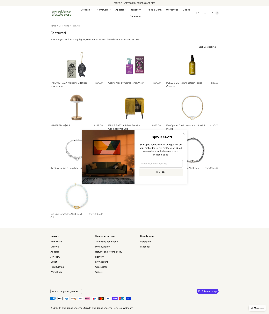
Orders (99, 271)
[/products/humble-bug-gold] (77, 107)
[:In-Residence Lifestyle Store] (61, 13)
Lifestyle (85, 9)
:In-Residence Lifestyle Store (73, 307)
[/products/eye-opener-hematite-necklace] (192, 150)
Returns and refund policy (108, 251)
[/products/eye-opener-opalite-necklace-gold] (77, 196)
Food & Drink (155, 9)
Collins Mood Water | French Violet (126, 82)
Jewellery (136, 9)
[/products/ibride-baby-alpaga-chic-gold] (134, 107)
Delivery (99, 256)
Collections (64, 26)
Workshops (172, 9)
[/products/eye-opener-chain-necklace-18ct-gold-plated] (192, 107)
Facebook (145, 246)
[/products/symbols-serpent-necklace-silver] (77, 150)
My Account (101, 261)
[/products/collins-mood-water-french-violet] (134, 65)
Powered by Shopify (123, 307)
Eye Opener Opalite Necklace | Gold (66, 215)
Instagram (145, 241)
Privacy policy (102, 246)
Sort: (207, 46)
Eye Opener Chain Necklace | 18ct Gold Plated (186, 127)
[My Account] (205, 13)
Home (53, 26)
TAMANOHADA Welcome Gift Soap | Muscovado (69, 84)
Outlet (186, 9)
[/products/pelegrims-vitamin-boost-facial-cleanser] (192, 65)
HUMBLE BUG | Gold (60, 125)
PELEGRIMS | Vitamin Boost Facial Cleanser (184, 84)
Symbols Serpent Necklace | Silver (68, 168)
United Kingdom (65, 291)
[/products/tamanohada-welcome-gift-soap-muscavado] (77, 65)
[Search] (197, 13)
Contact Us (101, 266)
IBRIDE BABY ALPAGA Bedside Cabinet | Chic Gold (124, 127)
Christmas (135, 16)
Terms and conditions (106, 241)
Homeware (102, 9)
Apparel (119, 9)
